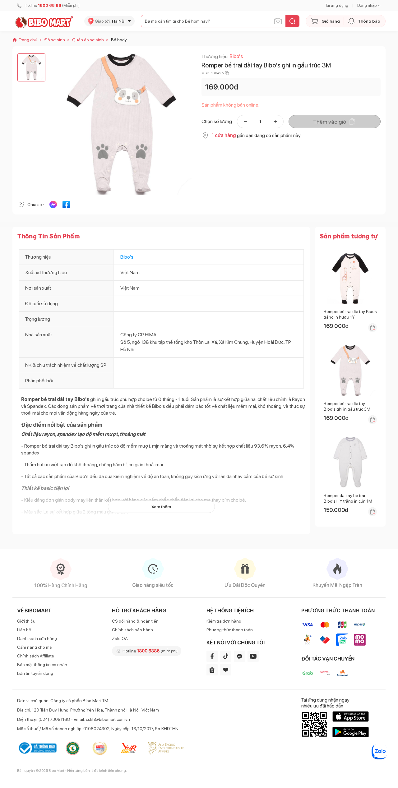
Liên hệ (24, 629)
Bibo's (236, 56)
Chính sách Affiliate (35, 655)
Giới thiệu (26, 621)
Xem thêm (161, 506)
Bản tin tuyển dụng (35, 673)
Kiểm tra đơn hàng (223, 621)
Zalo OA (120, 638)
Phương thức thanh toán (229, 629)
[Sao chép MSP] (227, 73)
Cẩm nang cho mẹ (34, 647)
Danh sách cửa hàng (37, 638)
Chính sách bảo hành (132, 629)
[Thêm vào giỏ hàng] (372, 327)
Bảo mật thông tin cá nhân (42, 664)
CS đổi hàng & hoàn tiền (135, 621)
